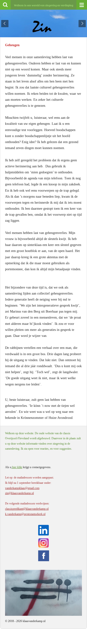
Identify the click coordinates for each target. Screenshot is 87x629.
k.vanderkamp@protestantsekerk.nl (25, 514)
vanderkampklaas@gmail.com (22, 488)
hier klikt (16, 467)
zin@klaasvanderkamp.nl (19, 493)
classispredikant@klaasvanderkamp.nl (27, 508)
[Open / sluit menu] (81, 5)
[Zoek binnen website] (5, 5)
